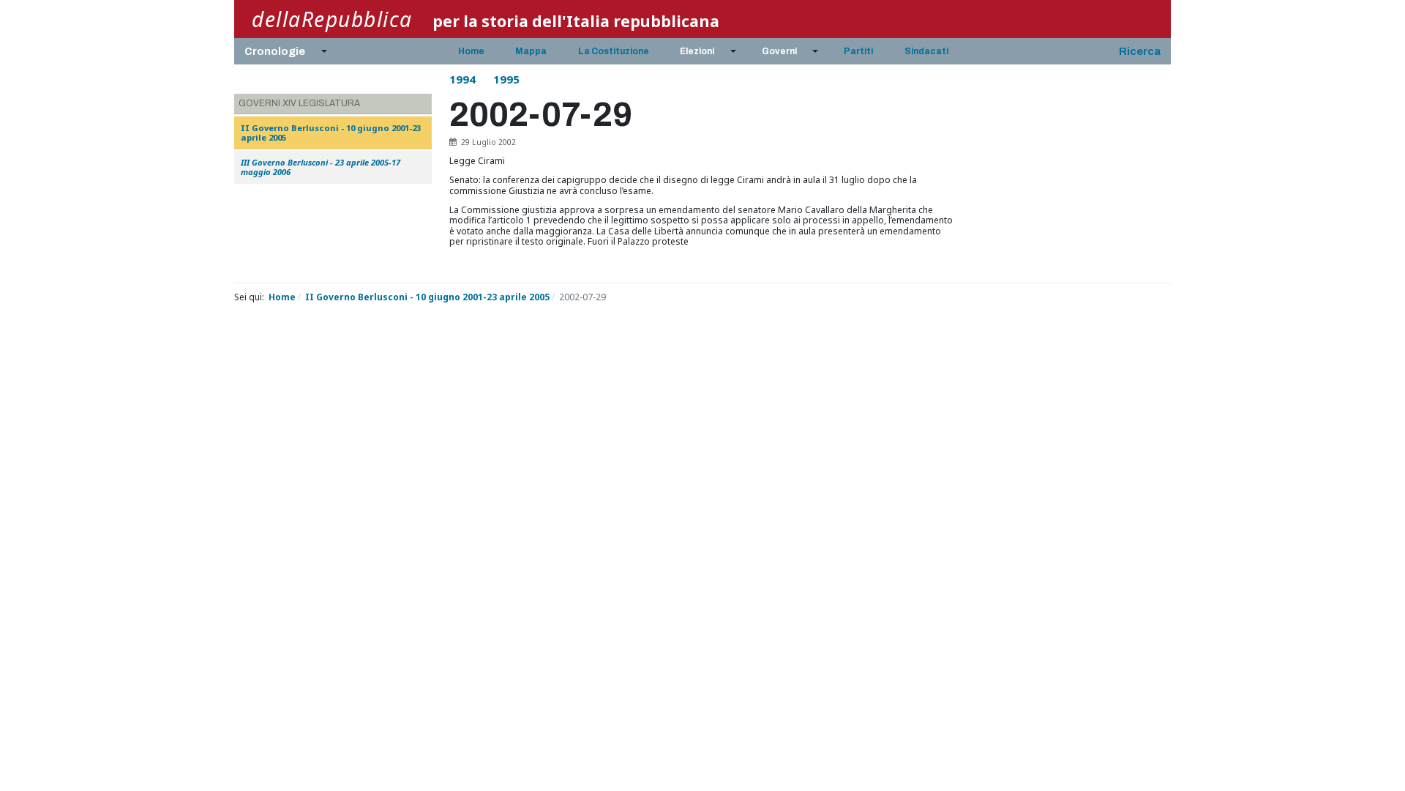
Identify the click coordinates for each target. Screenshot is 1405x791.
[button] (283, 51)
